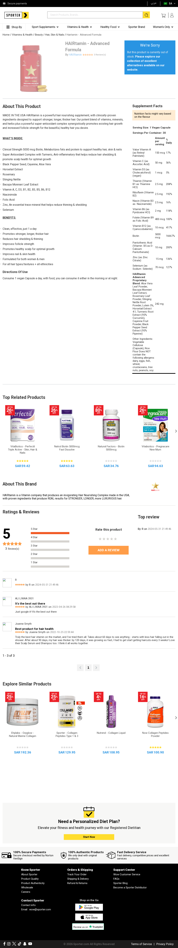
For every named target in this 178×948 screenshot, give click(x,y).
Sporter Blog (120, 883)
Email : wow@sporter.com (36, 909)
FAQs (116, 878)
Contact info (28, 905)
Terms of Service (141, 944)
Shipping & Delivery (78, 878)
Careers (25, 891)
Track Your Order (77, 874)
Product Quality (30, 878)
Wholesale (27, 887)
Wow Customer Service (126, 874)
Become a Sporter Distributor (130, 887)
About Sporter (29, 874)
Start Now (89, 837)
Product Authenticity (32, 883)
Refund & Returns (77, 883)
